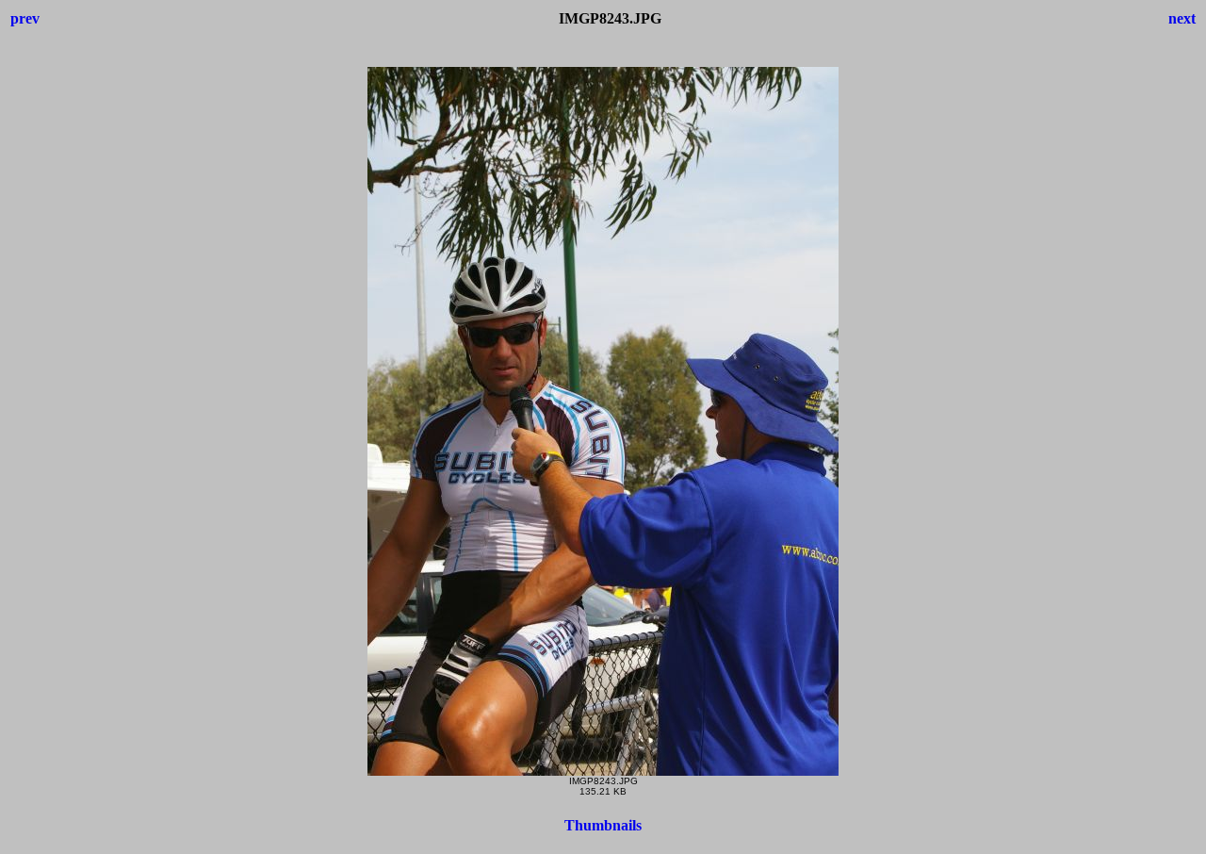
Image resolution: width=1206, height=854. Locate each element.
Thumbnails (603, 825)
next (1182, 18)
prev (25, 18)
